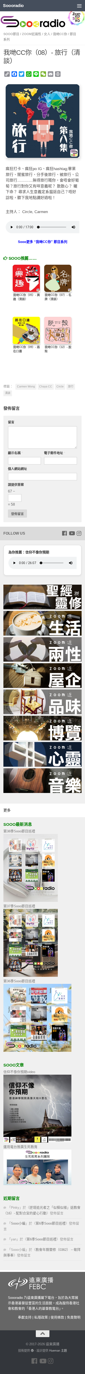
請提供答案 (16, 484)
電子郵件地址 (54, 453)
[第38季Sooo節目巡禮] (30, 901)
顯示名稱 (15, 453)
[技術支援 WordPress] (32, 1350)
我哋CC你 (60, 34)
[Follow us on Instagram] (79, 533)
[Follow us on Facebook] (64, 533)
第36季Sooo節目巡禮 (19, 981)
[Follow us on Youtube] (71, 533)
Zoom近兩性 (31, 34)
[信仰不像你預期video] (37, 1141)
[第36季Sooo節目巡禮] (37, 1050)
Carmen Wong (26, 386)
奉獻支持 (25, 1317)
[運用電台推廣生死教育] (37, 1184)
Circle (60, 386)
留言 (11, 422)
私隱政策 (41, 1317)
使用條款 (57, 1317)
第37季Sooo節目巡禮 (19, 906)
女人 (47, 34)
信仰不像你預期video (19, 1072)
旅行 (70, 386)
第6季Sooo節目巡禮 (51, 1223)
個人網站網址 (17, 469)
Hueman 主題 (58, 1350)
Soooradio (13, 5)
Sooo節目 (11, 34)
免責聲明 (73, 1317)
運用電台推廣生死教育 (20, 1147)
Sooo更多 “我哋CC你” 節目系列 (42, 242)
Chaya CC (45, 386)
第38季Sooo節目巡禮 (19, 831)
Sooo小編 (18, 1223)
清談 (7, 393)
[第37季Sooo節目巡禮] (30, 976)
